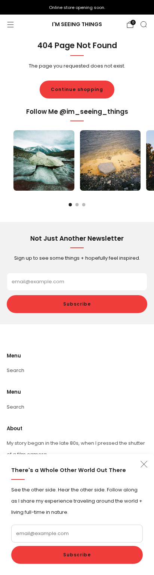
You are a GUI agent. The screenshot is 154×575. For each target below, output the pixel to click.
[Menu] (10, 24)
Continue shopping (77, 89)
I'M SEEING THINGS (77, 24)
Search (15, 370)
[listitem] (77, 7)
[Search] (143, 24)
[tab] (70, 204)
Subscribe (77, 554)
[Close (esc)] (144, 464)
